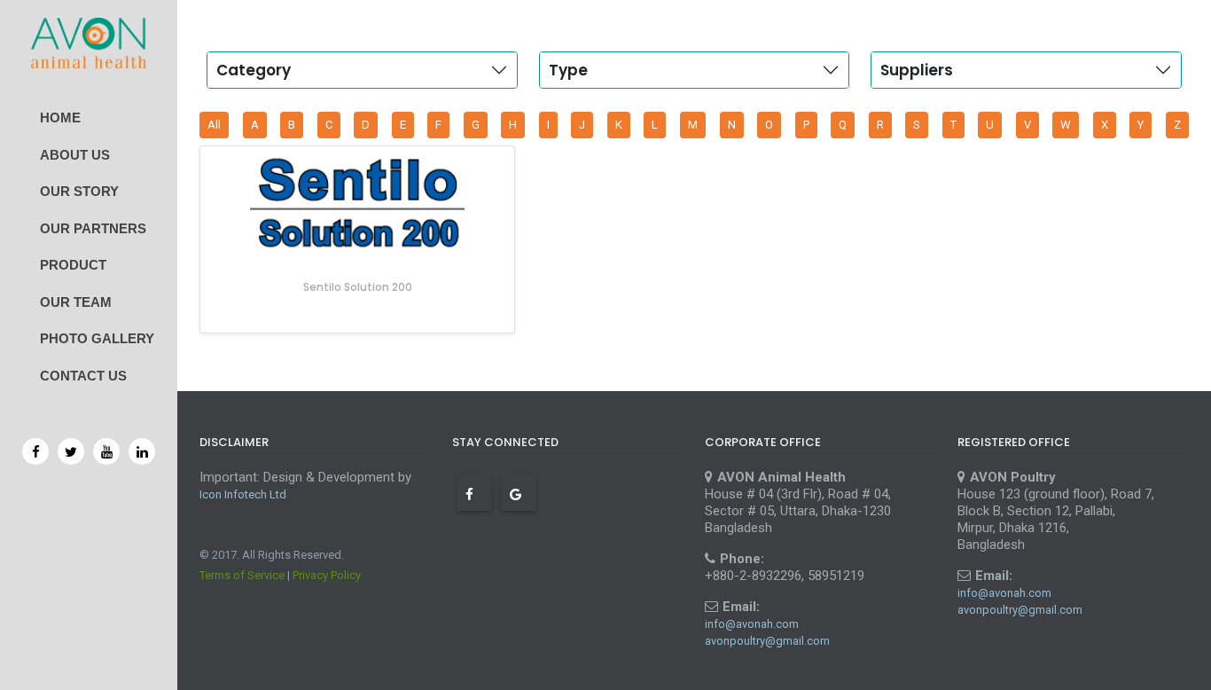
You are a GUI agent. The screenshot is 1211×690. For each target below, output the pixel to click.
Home (60, 117)
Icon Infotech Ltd (242, 494)
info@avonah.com (752, 624)
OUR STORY (79, 191)
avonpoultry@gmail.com (767, 640)
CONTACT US (83, 375)
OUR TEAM (76, 302)
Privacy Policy (327, 575)
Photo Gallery (97, 338)
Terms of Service (242, 575)
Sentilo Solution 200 (357, 286)
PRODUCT (73, 264)
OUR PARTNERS (93, 228)
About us (75, 154)
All (214, 124)
